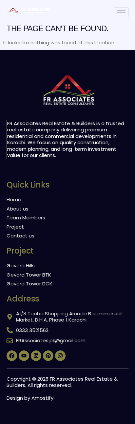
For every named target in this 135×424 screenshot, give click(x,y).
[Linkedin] (36, 355)
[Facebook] (12, 355)
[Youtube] (24, 355)
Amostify (42, 397)
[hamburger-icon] (121, 12)
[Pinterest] (48, 355)
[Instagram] (60, 355)
